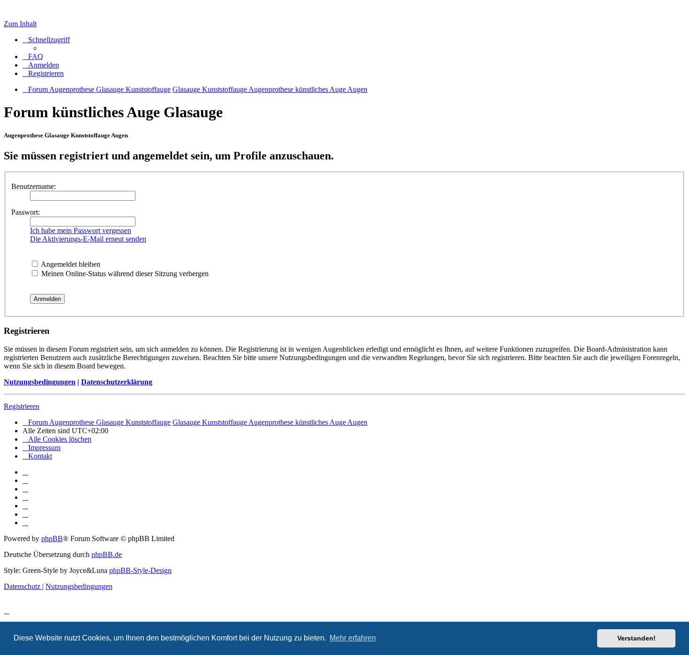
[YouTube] (25, 523)
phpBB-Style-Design (140, 570)
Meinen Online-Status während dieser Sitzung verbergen (124, 274)
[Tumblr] (25, 514)
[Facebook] (25, 480)
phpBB (52, 538)
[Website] (25, 472)
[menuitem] (32, 56)
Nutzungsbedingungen (39, 382)
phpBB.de (106, 554)
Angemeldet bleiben (69, 264)
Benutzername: (33, 186)
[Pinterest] (25, 506)
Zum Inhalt (20, 24)
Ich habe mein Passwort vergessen (80, 230)
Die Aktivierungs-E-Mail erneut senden (88, 239)
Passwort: (25, 212)
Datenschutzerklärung (116, 382)
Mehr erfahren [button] (353, 638)
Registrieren (21, 406)
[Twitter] (25, 489)
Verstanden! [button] (636, 638)
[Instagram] (25, 497)
